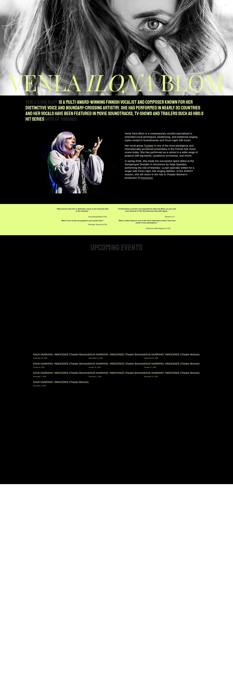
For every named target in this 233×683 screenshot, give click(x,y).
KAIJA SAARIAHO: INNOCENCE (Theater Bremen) (61, 354)
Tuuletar (148, 145)
